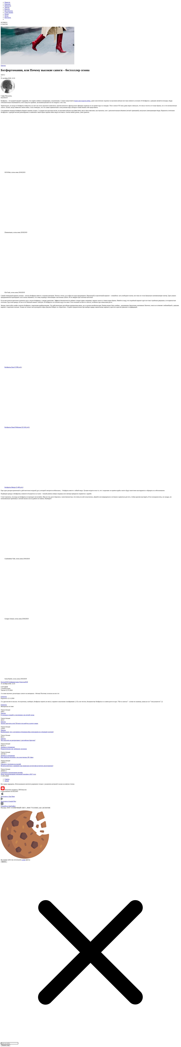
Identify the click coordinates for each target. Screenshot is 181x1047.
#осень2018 (4, 682)
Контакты (8, 17)
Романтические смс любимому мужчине (14, 749)
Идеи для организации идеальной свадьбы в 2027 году (18, 774)
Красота (7, 9)
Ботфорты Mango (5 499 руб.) (14, 487)
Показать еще (5, 1045)
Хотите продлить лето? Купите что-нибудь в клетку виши (19, 723)
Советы (7, 779)
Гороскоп (7, 4)
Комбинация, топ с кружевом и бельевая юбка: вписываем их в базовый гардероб (27, 732)
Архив (7, 781)
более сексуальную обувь (82, 101)
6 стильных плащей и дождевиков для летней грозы (17, 715)
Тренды (7, 7)
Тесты (6, 16)
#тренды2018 (23, 682)
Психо (7, 14)
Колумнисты (9, 11)
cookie (24, 860)
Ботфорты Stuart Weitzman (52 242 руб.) (17, 427)
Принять (4, 861)
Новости (7, 2)
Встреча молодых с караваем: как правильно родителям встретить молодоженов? (27, 766)
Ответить (4, 696)
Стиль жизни (9, 12)
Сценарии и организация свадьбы (12, 772)
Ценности (8, 5)
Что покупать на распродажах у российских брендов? (18, 740)
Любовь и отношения (8, 747)
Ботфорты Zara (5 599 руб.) (13, 367)
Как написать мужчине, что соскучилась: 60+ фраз (17, 757)
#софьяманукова (13, 682)
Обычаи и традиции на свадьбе (11, 764)
